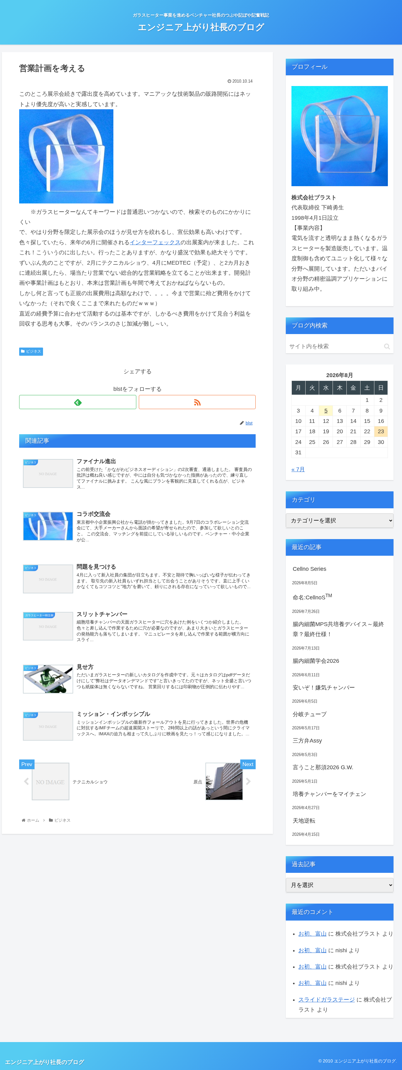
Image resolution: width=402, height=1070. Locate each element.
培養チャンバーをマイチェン (329, 794)
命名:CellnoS (312, 597)
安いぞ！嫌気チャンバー (324, 687)
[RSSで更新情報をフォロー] (197, 402)
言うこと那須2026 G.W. (323, 767)
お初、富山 (312, 934)
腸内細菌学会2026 (316, 661)
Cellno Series (309, 569)
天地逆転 (304, 821)
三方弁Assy (307, 741)
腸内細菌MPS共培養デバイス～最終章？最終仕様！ (338, 629)
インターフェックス (155, 242)
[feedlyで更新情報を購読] (77, 402)
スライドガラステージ (326, 1000)
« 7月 (298, 469)
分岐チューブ (310, 714)
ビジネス (33, 351)
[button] (387, 346)
